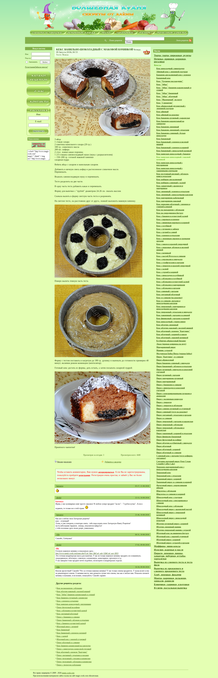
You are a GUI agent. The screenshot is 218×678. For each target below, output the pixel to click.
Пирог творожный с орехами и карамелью (73, 658)
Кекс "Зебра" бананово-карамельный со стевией (76, 595)
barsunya (59, 486)
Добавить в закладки (113, 462)
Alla (58, 534)
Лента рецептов (182, 40)
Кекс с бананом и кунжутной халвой (71, 623)
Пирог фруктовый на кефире (68, 607)
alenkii (58, 498)
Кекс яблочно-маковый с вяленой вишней (73, 591)
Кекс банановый (63, 630)
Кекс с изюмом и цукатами (67, 601)
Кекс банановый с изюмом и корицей (71, 633)
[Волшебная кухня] (109, 15)
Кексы (65, 55)
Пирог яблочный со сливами (68, 642)
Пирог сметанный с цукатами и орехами (73, 655)
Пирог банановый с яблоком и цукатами (73, 620)
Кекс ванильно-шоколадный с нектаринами (74, 604)
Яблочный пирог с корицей (67, 626)
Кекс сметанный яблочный (67, 614)
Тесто (58, 55)
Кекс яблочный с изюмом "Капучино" (72, 652)
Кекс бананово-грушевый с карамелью (72, 598)
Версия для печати (64, 462)
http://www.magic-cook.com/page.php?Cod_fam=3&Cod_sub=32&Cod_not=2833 (87, 553)
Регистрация (30, 67)
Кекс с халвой (62, 636)
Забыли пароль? (41, 67)
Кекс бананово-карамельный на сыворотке (74, 646)
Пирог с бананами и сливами (68, 617)
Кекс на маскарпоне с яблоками (69, 588)
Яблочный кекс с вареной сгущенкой (71, 639)
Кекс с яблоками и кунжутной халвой (72, 610)
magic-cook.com (68, 673)
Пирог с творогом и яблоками (69, 665)
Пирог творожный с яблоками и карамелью (74, 662)
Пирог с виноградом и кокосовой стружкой (74, 649)
